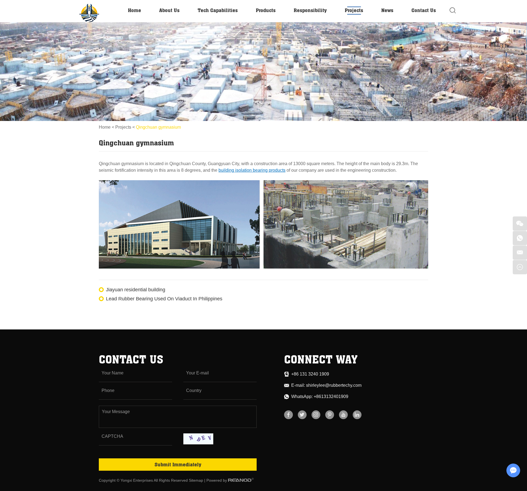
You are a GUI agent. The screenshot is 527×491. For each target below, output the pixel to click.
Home (134, 10)
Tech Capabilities (218, 10)
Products (266, 10)
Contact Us (423, 10)
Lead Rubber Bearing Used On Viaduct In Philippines (164, 298)
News (387, 10)
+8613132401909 (331, 396)
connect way (320, 359)
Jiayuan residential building (135, 289)
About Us (169, 10)
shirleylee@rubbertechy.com (333, 385)
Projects (354, 10)
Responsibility (310, 10)
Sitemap (196, 480)
